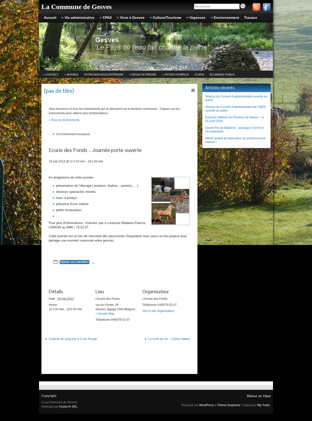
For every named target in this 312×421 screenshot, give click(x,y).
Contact (52, 74)
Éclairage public (222, 74)
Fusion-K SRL (68, 406)
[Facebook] (267, 7)
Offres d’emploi (177, 74)
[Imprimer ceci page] (193, 90)
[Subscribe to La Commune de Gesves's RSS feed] (256, 7)
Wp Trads (263, 405)
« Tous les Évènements (64, 120)
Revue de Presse (144, 74)
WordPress (206, 405)
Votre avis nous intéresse (103, 74)
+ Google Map (105, 313)
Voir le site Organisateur (158, 311)
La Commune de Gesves (76, 6)
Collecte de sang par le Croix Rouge (73, 339)
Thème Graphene (229, 405)
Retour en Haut (259, 396)
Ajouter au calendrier (74, 262)
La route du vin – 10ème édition (169, 339)
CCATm (199, 74)
